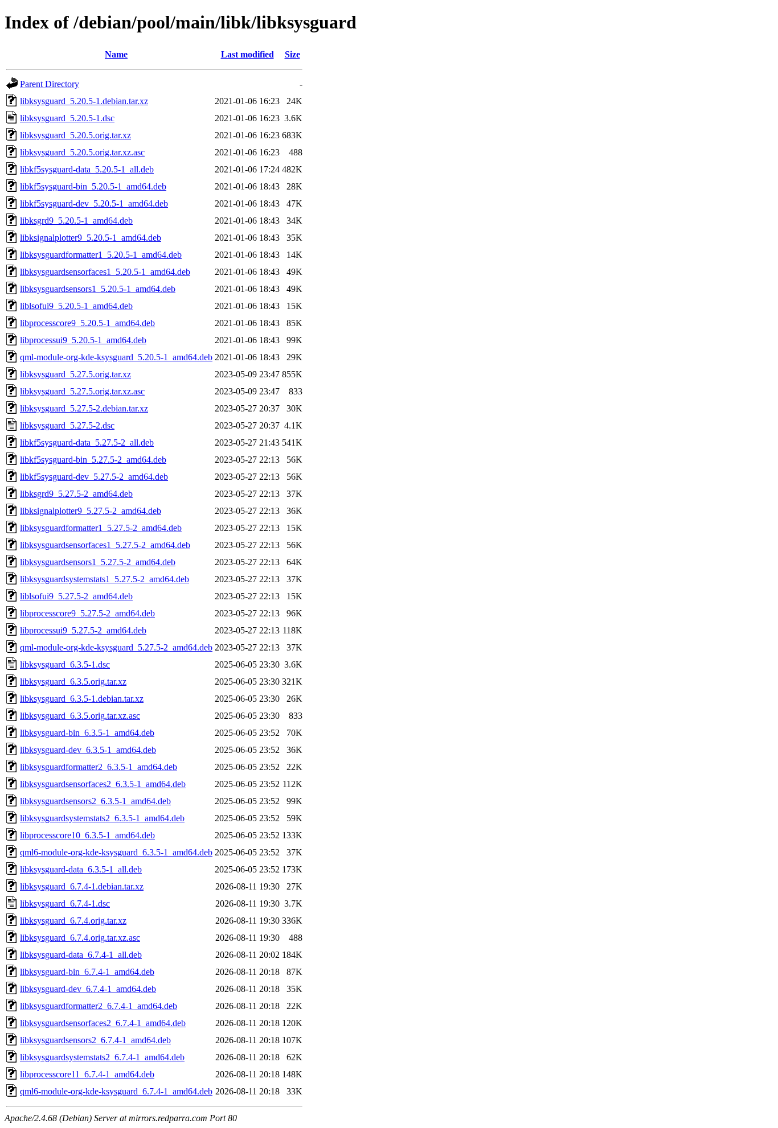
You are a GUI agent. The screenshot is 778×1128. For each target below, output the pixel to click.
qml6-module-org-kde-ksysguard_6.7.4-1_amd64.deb (116, 1091)
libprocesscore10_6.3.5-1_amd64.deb (87, 835)
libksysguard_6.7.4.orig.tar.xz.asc (80, 937)
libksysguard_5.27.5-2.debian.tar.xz (84, 408)
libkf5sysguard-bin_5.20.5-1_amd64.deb (93, 186)
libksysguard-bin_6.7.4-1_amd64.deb (87, 972)
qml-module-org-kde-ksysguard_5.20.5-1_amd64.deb (116, 357)
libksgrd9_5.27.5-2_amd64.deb (76, 494)
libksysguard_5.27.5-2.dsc (67, 425)
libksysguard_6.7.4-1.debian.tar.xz (82, 886)
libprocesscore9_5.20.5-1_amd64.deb (87, 323)
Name (116, 54)
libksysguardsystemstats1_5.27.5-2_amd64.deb (104, 579)
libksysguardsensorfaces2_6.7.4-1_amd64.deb (103, 1023)
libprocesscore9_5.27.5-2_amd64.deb (87, 613)
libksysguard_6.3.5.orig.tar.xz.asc (80, 716)
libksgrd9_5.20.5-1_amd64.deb (76, 220)
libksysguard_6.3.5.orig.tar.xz (73, 681)
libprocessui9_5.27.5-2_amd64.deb (83, 630)
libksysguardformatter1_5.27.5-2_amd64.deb (101, 528)
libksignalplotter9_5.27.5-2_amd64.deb (90, 511)
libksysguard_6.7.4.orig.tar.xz (73, 920)
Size (292, 54)
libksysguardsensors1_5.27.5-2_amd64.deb (97, 562)
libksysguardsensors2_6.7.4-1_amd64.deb (95, 1040)
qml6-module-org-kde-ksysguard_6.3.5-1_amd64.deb (116, 852)
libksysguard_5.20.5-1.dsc (67, 118)
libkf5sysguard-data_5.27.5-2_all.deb (87, 442)
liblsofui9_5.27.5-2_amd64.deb (76, 596)
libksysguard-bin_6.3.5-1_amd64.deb (87, 733)
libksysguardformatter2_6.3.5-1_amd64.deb (98, 767)
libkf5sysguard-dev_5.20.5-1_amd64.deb (94, 203)
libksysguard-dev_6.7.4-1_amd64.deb (88, 989)
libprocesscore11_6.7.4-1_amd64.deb (87, 1074)
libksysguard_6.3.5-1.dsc (65, 664)
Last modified (247, 54)
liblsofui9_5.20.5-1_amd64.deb (76, 306)
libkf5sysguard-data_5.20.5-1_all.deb (87, 169)
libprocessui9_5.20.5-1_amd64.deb (83, 340)
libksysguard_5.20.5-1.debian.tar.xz (84, 101)
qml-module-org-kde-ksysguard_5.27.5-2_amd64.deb (116, 647)
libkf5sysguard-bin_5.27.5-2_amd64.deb (93, 459)
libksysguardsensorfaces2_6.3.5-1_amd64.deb (103, 784)
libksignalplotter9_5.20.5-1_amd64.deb (90, 237)
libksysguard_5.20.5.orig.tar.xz (75, 135)
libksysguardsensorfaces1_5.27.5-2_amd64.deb (105, 545)
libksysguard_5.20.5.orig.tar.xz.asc (82, 152)
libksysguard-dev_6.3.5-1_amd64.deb (88, 750)
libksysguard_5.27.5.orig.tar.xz (75, 374)
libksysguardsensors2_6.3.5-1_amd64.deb (95, 801)
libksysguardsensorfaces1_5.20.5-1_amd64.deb (105, 272)
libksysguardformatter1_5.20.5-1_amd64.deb (101, 255)
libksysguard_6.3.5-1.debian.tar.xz (82, 698)
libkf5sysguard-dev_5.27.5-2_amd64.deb (94, 476)
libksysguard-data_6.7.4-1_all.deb (81, 955)
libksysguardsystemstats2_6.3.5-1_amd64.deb (102, 818)
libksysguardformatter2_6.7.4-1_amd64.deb (98, 1006)
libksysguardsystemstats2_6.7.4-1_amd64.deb (102, 1057)
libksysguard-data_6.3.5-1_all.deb (81, 869)
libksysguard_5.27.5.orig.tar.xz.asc (82, 391)
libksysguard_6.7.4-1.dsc (65, 903)
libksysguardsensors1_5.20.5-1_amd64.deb (97, 289)
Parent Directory (49, 84)
